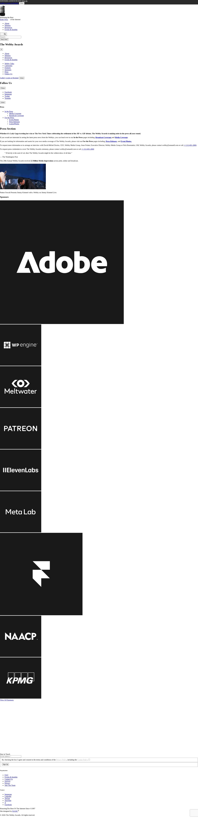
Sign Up (5, 764)
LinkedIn (8, 796)
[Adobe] (62, 323)
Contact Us (9, 779)
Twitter (7, 96)
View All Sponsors (7, 700)
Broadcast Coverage (16, 116)
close (21, 3)
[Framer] (41, 615)
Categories (8, 66)
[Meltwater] (20, 407)
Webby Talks (9, 64)
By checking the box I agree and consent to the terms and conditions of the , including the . (45, 760)
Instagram (8, 94)
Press (6, 72)
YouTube (8, 801)
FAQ (6, 775)
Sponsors (8, 70)
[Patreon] (20, 448)
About (7, 23)
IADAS (7, 781)
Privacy (7, 783)
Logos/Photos (14, 124)
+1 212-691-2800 (190, 145)
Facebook (8, 92)
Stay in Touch (5, 754)
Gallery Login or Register (9, 3)
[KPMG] (20, 698)
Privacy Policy (61, 760)
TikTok (7, 798)
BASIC (15, 811)
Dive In (24, 1)
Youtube (8, 98)
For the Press (9, 118)
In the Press (9, 111)
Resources (8, 28)
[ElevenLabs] (20, 490)
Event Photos (14, 120)
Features (8, 68)
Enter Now (4, 19)
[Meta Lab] (20, 532)
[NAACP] (20, 656)
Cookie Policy (82, 760)
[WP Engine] (20, 365)
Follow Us (8, 74)
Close (3, 88)
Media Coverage (15, 113)
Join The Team (10, 785)
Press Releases (14, 122)
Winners (8, 25)
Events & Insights (11, 30)
